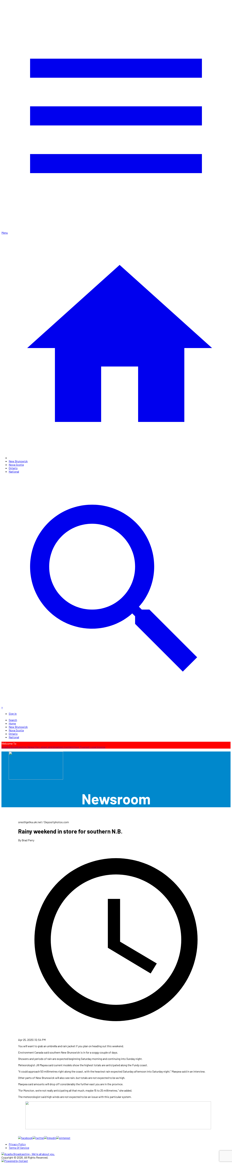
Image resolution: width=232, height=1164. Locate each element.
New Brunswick (18, 461)
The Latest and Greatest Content (54, 747)
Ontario (13, 468)
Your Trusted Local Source (89, 747)
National (14, 471)
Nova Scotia (16, 464)
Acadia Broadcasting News (17, 747)
